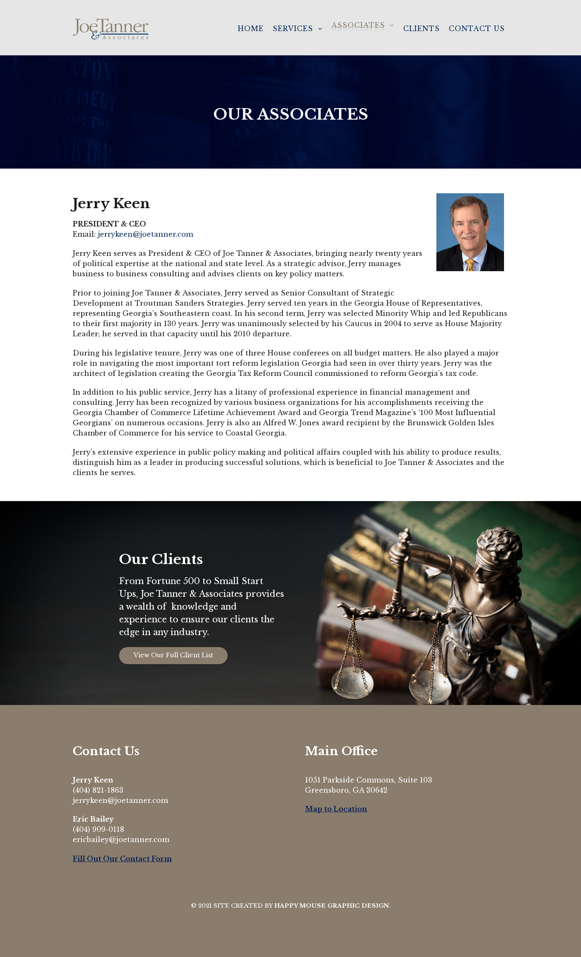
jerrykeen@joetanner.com (145, 234)
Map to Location (336, 809)
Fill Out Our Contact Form (122, 858)
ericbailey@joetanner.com (121, 839)
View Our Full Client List (173, 655)
